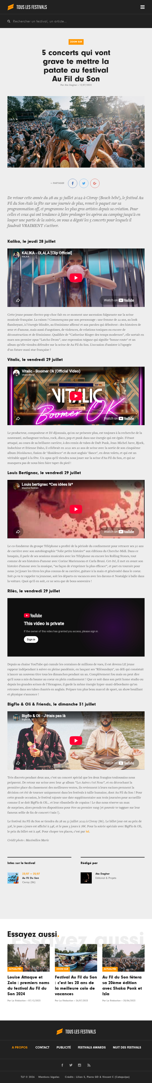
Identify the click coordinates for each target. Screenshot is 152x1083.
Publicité (64, 1047)
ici (87, 831)
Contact (42, 1047)
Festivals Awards (92, 1047)
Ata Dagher (71, 85)
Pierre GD (93, 1077)
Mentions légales (48, 1077)
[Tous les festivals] (27, 7)
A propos (19, 1047)
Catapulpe (122, 1077)
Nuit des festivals (127, 1047)
